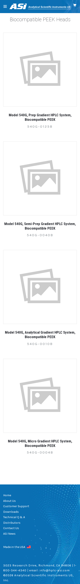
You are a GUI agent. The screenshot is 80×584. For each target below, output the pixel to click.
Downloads (11, 512)
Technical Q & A (14, 517)
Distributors (11, 523)
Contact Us (11, 528)
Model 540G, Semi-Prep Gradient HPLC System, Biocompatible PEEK (40, 226)
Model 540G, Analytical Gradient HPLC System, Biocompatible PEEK (40, 334)
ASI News (9, 534)
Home (7, 495)
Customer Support (16, 506)
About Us (9, 501)
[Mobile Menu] (5, 6)
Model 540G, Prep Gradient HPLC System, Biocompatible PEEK (40, 117)
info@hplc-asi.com (55, 570)
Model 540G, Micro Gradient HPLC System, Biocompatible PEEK (40, 443)
